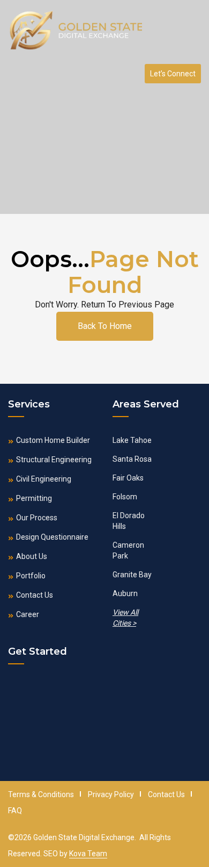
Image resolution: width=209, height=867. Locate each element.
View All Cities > (125, 617)
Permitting (34, 498)
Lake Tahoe (132, 440)
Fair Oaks (128, 478)
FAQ (15, 810)
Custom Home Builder (53, 440)
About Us (31, 556)
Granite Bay (132, 574)
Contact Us (34, 595)
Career (27, 614)
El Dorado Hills (129, 521)
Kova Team (88, 853)
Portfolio (31, 575)
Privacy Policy (111, 794)
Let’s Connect (173, 73)
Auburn (125, 593)
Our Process (36, 517)
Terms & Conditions (41, 794)
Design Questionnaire (52, 537)
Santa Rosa (132, 459)
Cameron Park (128, 550)
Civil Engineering (43, 479)
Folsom (125, 496)
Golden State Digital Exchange (84, 837)
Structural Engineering (54, 459)
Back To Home (105, 326)
